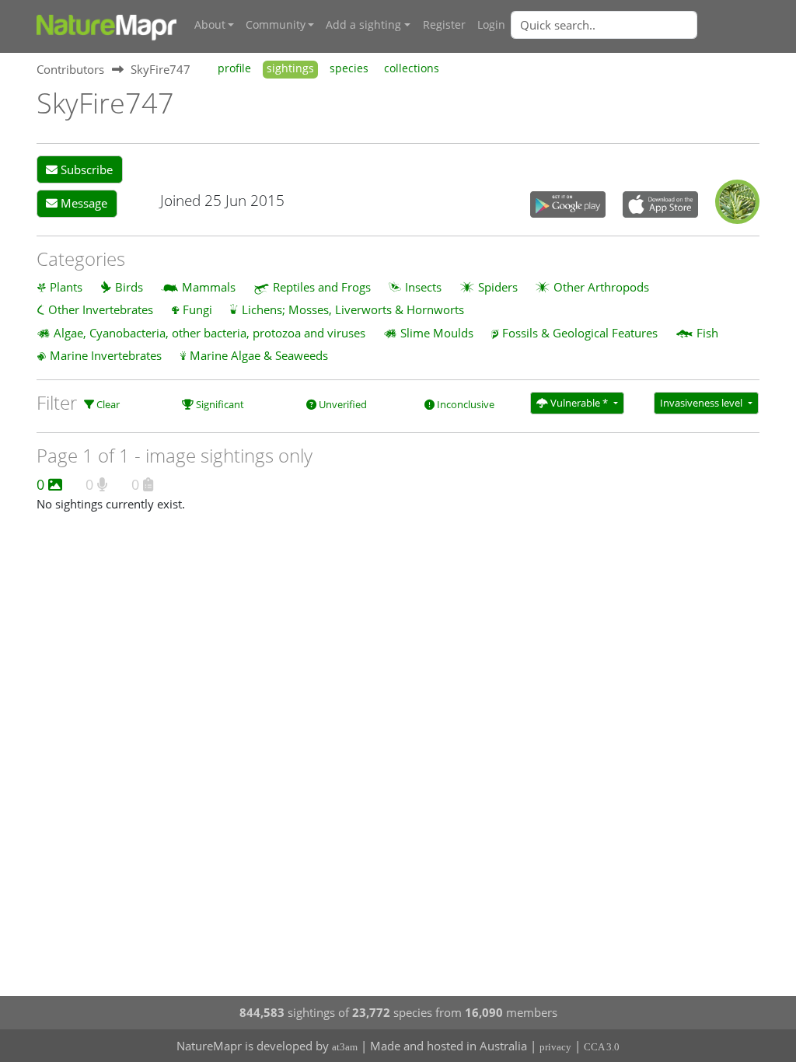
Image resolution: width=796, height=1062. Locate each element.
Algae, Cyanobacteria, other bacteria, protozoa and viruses (209, 333)
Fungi (197, 309)
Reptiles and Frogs (322, 287)
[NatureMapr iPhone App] (660, 206)
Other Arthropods (601, 287)
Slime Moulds (436, 333)
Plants (66, 287)
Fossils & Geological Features (580, 333)
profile (234, 68)
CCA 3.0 (602, 1047)
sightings (290, 68)
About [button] (209, 25)
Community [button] (275, 25)
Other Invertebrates (100, 309)
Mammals (209, 287)
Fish (707, 333)
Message (82, 203)
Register (444, 25)
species (349, 68)
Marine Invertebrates (106, 355)
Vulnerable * (579, 403)
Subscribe (85, 169)
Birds (129, 287)
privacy (555, 1047)
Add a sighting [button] (363, 25)
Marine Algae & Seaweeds (259, 355)
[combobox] (635, 25)
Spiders (498, 287)
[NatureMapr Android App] (568, 206)
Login (491, 25)
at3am (345, 1047)
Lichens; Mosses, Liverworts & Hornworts (353, 309)
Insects (423, 287)
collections (411, 68)
